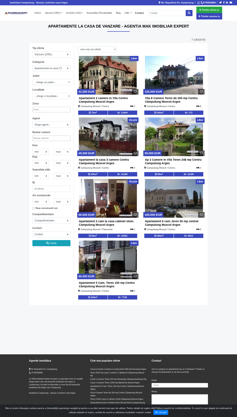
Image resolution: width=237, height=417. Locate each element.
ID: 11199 (189, 174)
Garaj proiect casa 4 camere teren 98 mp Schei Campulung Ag (117, 403)
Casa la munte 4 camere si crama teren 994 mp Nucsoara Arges (118, 369)
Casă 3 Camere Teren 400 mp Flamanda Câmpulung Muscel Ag (118, 379)
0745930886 (209, 2)
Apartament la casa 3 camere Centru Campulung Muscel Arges (104, 161)
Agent (36, 118)
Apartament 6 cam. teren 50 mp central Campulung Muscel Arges (171, 223)
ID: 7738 (122, 297)
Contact (139, 13)
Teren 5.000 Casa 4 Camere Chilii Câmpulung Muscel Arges (116, 399)
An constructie (41, 195)
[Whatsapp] (199, 2)
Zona (35, 103)
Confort (37, 228)
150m (94, 297)
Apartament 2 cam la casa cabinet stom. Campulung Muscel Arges (106, 223)
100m (160, 112)
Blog (118, 12)
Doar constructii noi (47, 208)
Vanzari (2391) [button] (52, 12)
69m (160, 174)
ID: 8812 (188, 235)
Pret (34, 145)
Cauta (52, 243)
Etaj (34, 156)
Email (154, 380)
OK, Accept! (161, 412)
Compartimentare (43, 214)
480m (160, 235)
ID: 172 (189, 112)
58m (94, 235)
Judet (35, 75)
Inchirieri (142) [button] (73, 12)
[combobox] (51, 109)
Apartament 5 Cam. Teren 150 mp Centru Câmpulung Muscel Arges (107, 284)
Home (39, 12)
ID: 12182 (122, 174)
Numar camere (41, 132)
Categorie (38, 62)
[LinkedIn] (227, 2)
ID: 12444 (122, 112)
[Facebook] (224, 2)
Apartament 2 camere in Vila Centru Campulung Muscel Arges (103, 100)
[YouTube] (231, 2)
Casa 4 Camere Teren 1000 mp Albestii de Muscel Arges (115, 383)
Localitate (38, 89)
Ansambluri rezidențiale (99, 12)
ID (33, 182)
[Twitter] (221, 2)
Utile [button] (127, 12)
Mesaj (154, 391)
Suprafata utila (41, 169)
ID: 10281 (122, 235)
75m (94, 112)
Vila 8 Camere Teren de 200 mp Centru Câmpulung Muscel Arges (171, 100)
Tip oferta (38, 48)
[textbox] (48, 109)
